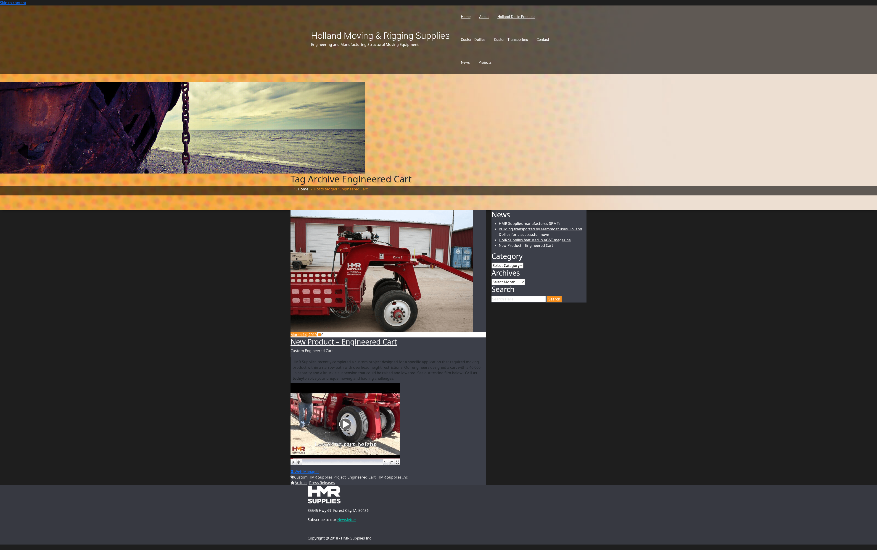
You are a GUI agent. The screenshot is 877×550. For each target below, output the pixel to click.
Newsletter (346, 519)
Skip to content (13, 2)
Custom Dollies (473, 39)
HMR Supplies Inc (393, 477)
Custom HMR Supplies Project (320, 477)
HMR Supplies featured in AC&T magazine (535, 239)
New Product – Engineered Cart (344, 342)
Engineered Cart (362, 477)
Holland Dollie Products (516, 17)
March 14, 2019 (304, 334)
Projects (484, 62)
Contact (542, 39)
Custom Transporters (511, 39)
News (465, 62)
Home (465, 17)
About (484, 17)
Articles (301, 482)
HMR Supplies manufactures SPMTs (529, 223)
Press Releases (322, 482)
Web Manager (306, 471)
